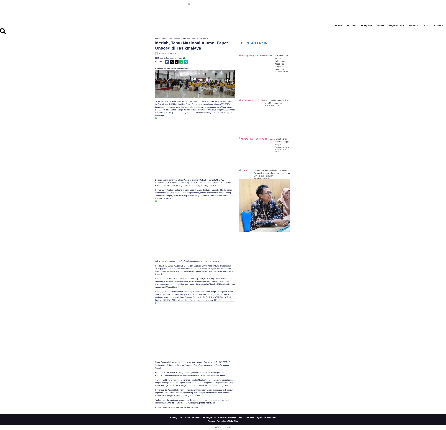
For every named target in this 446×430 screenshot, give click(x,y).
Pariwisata (413, 25)
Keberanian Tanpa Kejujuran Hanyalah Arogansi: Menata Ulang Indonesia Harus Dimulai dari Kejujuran (272, 173)
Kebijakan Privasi (246, 418)
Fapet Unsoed (162, 407)
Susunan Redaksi (192, 418)
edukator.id (226, 427)
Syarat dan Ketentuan (266, 418)
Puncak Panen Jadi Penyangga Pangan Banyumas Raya (282, 143)
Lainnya (426, 25)
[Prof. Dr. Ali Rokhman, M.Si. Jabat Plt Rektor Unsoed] (274, 205)
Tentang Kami (176, 418)
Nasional (380, 25)
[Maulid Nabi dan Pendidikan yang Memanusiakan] (251, 118)
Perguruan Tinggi (396, 25)
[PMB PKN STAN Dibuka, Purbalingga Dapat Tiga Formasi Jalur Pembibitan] (256, 76)
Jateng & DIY (366, 25)
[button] (167, 62)
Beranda (338, 25)
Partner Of (439, 25)
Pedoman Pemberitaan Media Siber (223, 421)
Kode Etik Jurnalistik (227, 418)
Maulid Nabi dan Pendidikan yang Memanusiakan (276, 101)
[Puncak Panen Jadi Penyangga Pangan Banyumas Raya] (257, 153)
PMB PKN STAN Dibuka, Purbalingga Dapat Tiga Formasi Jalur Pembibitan (281, 62)
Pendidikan (351, 25)
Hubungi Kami (209, 418)
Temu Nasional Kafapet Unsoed (184, 407)
